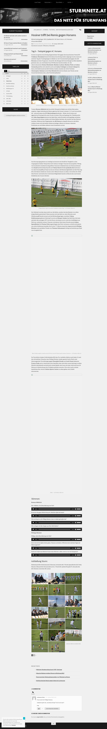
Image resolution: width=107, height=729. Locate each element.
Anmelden (90, 38)
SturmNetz (59, 2)
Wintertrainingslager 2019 (64, 30)
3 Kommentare (24, 50)
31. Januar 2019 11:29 (51, 697)
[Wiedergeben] (33, 509)
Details (14, 725)
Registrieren (90, 36)
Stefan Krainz (47, 44)
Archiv (69, 2)
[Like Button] (39, 708)
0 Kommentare (24, 44)
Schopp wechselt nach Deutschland (13, 54)
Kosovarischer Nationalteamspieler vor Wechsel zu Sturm (53, 677)
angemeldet (40, 717)
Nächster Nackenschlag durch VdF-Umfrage (49, 669)
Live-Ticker (37, 2)
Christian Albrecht (38, 44)
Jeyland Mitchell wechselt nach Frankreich (15, 48)
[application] (56, 509)
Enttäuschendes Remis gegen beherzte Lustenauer (50, 680)
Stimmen (45, 30)
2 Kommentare (24, 39)
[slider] (79, 508)
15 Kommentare (24, 61)
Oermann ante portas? (10, 59)
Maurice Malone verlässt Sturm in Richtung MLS (50, 673)
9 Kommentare (24, 55)
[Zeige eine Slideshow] (73, 643)
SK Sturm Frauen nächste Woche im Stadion (15, 43)
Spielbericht (38, 30)
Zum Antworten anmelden (52, 708)
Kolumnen (48, 2)
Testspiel (52, 30)
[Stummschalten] (75, 509)
